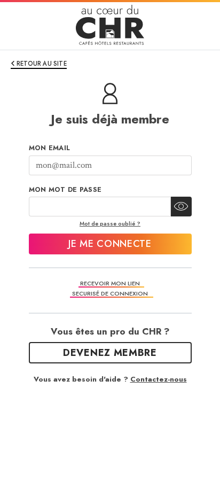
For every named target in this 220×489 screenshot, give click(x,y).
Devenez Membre (110, 353)
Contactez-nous (158, 379)
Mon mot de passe (65, 190)
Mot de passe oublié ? (110, 223)
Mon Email (49, 148)
